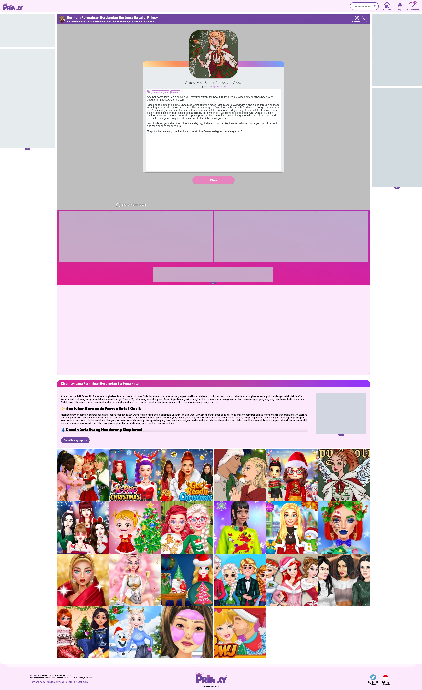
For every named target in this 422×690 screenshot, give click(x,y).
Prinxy (33, 675)
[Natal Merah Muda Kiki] (135, 580)
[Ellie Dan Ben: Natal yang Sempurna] (240, 632)
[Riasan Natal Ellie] (344, 527)
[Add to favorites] (364, 19)
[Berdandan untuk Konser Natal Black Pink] (83, 527)
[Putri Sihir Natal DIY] (187, 580)
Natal (112, 21)
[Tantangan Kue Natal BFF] (187, 527)
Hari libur (138, 21)
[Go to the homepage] (11, 6)
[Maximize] (356, 19)
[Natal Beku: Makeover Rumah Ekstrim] (135, 632)
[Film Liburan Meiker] (240, 475)
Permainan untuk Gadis (79, 21)
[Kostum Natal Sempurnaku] (292, 527)
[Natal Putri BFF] (292, 580)
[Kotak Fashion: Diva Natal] (83, 580)
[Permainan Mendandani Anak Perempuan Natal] (83, 475)
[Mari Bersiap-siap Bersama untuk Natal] (187, 475)
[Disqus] (213, 330)
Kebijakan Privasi (55, 682)
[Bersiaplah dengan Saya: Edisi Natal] (187, 632)
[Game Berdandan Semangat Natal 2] (344, 475)
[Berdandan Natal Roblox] (292, 475)
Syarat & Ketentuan (77, 682)
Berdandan (100, 21)
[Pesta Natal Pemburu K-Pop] (135, 475)
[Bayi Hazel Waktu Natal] (135, 527)
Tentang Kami (37, 682)
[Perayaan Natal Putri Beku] (240, 580)
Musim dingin (124, 21)
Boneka (150, 21)
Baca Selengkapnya (75, 440)
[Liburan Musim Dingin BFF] (83, 632)
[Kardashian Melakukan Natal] (344, 580)
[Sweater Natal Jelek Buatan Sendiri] (240, 527)
